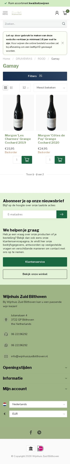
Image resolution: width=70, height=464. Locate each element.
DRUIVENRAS (24, 59)
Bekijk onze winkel (35, 274)
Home (6, 59)
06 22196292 (19, 334)
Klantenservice (35, 262)
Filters (32, 76)
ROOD (42, 59)
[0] (65, 13)
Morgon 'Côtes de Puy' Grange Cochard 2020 (51, 139)
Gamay (55, 59)
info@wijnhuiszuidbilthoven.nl (29, 356)
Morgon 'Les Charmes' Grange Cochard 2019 (18, 139)
